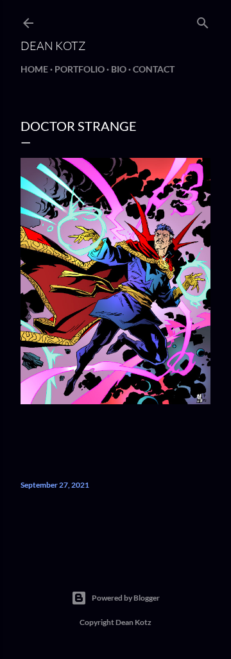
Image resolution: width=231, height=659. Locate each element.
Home (34, 69)
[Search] (202, 20)
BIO (118, 69)
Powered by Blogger (126, 598)
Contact (154, 69)
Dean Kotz (53, 46)
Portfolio (80, 69)
